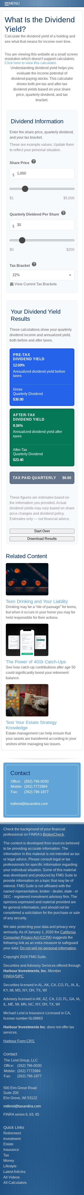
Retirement (12, 1133)
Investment (12, 1139)
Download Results (42, 539)
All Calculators (15, 1183)
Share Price (23, 162)
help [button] (33, 161)
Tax (6, 1155)
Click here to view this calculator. (30, 63)
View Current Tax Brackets (33, 284)
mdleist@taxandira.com (29, 804)
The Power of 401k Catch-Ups (36, 661)
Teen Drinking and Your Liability (37, 601)
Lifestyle (10, 1166)
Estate (8, 1144)
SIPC (19, 976)
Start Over (42, 531)
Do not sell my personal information (48, 948)
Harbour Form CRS (19, 1041)
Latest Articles (14, 1172)
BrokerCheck (53, 834)
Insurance (11, 1150)
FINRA (8, 976)
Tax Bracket (23, 264)
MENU (14, 3)
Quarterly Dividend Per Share (38, 213)
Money (8, 1160)
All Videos (11, 1177)
